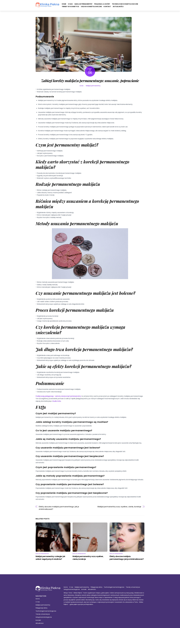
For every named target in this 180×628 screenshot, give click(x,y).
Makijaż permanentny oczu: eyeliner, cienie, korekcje (119, 506)
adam (81, 86)
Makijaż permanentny (83, 4)
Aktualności (118, 6)
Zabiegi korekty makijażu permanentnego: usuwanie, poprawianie (90, 80)
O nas (70, 4)
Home (64, 4)
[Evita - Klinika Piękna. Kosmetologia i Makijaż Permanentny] (47, 6)
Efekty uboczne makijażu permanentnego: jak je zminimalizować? (59, 507)
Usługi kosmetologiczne (91, 6)
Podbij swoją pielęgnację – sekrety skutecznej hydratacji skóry (58, 396)
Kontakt (107, 6)
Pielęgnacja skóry (102, 4)
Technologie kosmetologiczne (125, 4)
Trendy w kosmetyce (70, 6)
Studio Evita (56, 401)
